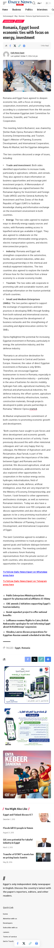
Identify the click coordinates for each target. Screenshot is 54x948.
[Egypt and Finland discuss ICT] (43, 817)
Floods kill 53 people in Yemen (18, 828)
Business (8, 21)
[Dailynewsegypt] (20, 3)
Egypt (19, 21)
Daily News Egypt (17, 53)
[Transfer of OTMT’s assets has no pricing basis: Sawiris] (43, 857)
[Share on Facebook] (10, 45)
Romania (26, 648)
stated (33, 408)
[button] (5, 3)
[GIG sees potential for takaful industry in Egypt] (43, 842)
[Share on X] (15, 45)
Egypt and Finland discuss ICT (18, 814)
